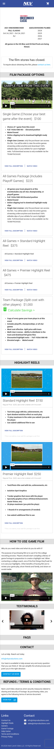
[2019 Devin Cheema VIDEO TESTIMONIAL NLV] (27, 620)
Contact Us (5, 720)
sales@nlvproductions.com (39, 723)
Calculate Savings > (21, 310)
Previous (2, 621)
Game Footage (7, 728)
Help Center (6, 731)
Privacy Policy (7, 737)
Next (51, 621)
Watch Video (32, 166)
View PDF (9, 700)
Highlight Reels (7, 723)
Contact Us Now (11, 674)
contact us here (44, 65)
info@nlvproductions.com (11, 659)
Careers (4, 726)
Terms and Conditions (10, 734)
